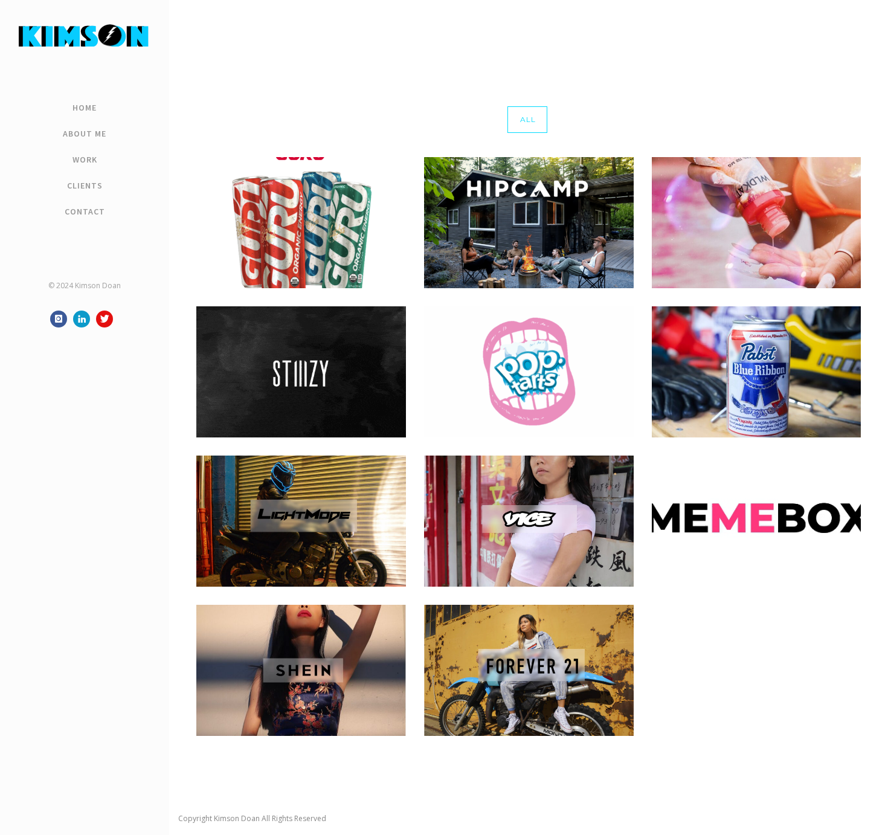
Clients (85, 185)
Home (84, 107)
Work (84, 159)
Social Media (858, 28)
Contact (85, 211)
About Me (84, 133)
